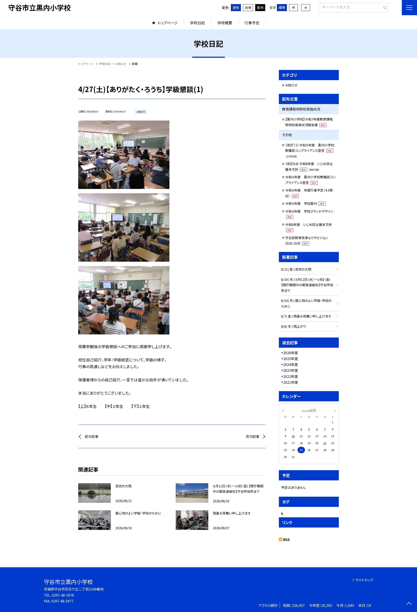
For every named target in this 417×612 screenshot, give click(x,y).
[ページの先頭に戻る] (409, 604)
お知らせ (291, 85)
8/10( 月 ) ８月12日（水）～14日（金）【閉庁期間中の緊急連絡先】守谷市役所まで (307, 285)
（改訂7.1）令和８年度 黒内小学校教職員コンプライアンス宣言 (309, 150)
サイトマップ (364, 579)
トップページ (168, 22)
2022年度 (290, 376)
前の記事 (91, 436)
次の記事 (252, 436)
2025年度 (290, 358)
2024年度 (290, 364)
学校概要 (224, 22)
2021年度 (290, 382)
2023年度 (290, 370)
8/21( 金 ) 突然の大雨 (296, 269)
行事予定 (252, 22)
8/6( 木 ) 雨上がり (293, 326)
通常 (236, 7)
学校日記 (197, 22)
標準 (282, 7)
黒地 (260, 7)
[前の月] (282, 410)
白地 (248, 7)
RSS (286, 539)
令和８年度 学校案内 (304, 203)
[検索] (384, 7)
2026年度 (290, 352)
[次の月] (335, 410)
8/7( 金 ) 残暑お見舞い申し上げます (306, 316)
